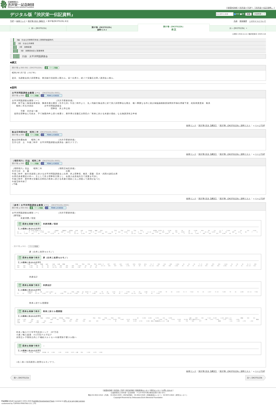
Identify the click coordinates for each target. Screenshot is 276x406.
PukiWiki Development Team (43, 401)
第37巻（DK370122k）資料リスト (235, 125)
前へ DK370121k (21, 378)
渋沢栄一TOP (245, 8)
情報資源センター (142, 390)
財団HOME (233, 8)
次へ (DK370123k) (237, 28)
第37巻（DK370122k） (102, 28)
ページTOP (260, 125)
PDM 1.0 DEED (53, 96)
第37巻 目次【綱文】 (36, 21)
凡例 (235, 21)
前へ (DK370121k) (38, 28)
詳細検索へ (258, 14)
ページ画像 (53, 68)
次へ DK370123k (254, 378)
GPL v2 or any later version (74, 401)
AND (237, 14)
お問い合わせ (167, 390)
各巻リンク (21, 21)
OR (243, 14)
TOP (12, 21)
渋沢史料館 (129, 390)
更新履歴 (243, 21)
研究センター (155, 390)
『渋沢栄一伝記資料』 (263, 8)
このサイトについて (257, 21)
